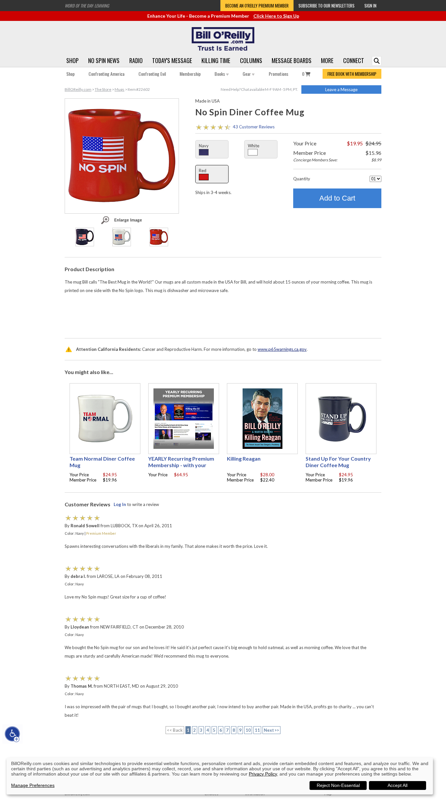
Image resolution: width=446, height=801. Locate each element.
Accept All (397, 785)
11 (257, 730)
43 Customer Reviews (254, 126)
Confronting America (106, 73)
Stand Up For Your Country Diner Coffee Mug (338, 461)
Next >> (271, 730)
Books (220, 73)
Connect (353, 60)
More (327, 60)
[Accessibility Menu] (12, 734)
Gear (247, 73)
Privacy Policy (263, 773)
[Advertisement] (223, 314)
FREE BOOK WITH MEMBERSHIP (351, 74)
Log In (120, 504)
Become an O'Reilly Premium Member (257, 5)
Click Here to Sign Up (276, 16)
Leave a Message (341, 89)
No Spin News (103, 60)
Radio (136, 60)
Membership (190, 73)
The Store (103, 89)
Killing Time (215, 60)
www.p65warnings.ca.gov (282, 349)
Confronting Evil (152, 73)
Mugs (119, 89)
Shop (72, 60)
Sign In (370, 5)
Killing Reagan (244, 458)
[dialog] (220, 776)
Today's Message (172, 60)
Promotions (278, 73)
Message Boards (291, 60)
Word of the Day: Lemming (87, 5)
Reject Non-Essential (338, 785)
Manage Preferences (33, 785)
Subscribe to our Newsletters (326, 5)
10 (248, 730)
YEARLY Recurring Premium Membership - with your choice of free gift (181, 465)
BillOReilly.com (78, 89)
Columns (251, 60)
